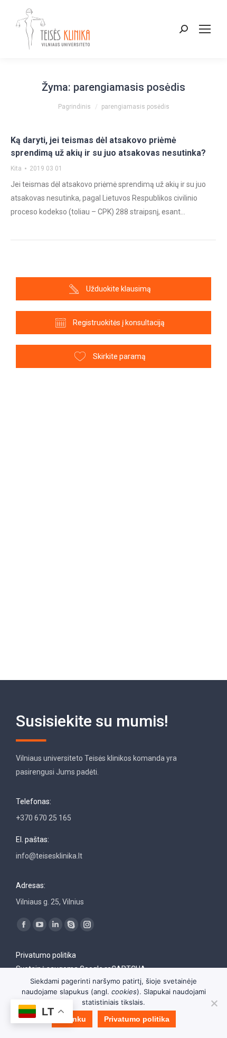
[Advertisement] (113, 519)
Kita (16, 168)
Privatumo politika (46, 955)
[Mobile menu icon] (204, 29)
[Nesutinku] (214, 1003)
